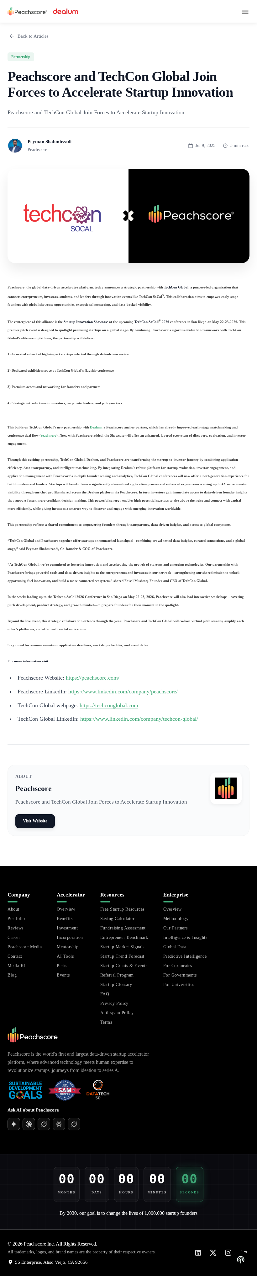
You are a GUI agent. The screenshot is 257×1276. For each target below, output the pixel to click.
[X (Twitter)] (213, 1252)
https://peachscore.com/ (92, 678)
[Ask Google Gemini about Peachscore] (29, 1124)
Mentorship (67, 947)
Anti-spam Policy (117, 1012)
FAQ (104, 994)
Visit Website (35, 821)
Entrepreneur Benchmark (124, 937)
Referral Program (117, 975)
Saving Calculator (117, 918)
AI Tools (65, 956)
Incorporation (70, 937)
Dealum (96, 427)
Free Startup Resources (122, 909)
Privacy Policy (114, 1003)
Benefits (64, 918)
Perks (62, 965)
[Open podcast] (240, 1259)
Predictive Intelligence (185, 956)
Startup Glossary (116, 984)
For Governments (180, 975)
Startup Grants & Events (124, 965)
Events (63, 975)
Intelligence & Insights (185, 937)
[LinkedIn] (198, 1252)
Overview (66, 909)
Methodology (176, 918)
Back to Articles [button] (33, 36)
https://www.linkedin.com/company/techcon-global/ (139, 719)
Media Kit (17, 965)
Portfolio (16, 918)
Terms (106, 1022)
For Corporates (177, 965)
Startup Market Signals (122, 947)
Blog (12, 975)
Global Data (174, 947)
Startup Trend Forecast (122, 956)
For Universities (178, 984)
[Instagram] (228, 1252)
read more (48, 435)
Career (14, 937)
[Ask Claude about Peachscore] (44, 1124)
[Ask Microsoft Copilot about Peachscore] (74, 1124)
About (13, 909)
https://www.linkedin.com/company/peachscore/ (123, 691)
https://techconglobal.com (109, 705)
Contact (15, 956)
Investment (67, 928)
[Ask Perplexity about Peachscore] (59, 1124)
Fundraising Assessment (123, 928)
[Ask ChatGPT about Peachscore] (14, 1124)
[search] (148, 1145)
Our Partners (175, 928)
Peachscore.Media (25, 947)
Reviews (16, 928)
